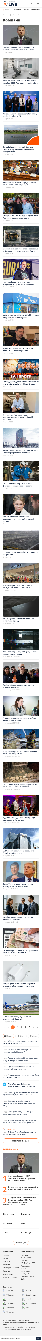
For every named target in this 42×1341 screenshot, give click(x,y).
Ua (31, 4)
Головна (6, 15)
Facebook (10, 1308)
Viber (9, 1299)
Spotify (29, 1299)
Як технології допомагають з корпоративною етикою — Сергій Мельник (18, 417)
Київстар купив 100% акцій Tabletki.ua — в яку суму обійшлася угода (21, 316)
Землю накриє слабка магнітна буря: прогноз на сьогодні (21, 1076)
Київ (23, 1223)
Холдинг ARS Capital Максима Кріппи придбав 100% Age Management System (20, 81)
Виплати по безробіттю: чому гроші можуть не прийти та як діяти (20, 1059)
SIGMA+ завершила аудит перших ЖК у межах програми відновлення (20, 451)
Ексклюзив (7, 1223)
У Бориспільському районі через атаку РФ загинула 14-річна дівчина (19, 1121)
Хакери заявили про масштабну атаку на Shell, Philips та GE (20, 115)
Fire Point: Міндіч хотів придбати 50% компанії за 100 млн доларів (19, 183)
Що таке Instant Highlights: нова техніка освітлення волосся (19, 1067)
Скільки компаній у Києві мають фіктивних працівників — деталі (17, 484)
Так (38, 1338)
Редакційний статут (26, 1267)
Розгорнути (21, 1243)
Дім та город (8, 1214)
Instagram (10, 1303)
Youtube (10, 1291)
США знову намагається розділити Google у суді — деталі (18, 852)
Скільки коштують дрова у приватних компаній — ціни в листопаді (20, 785)
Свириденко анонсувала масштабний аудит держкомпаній (20, 719)
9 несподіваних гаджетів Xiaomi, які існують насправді (18, 619)
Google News (31, 1295)
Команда (6, 1271)
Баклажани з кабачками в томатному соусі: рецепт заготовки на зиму (19, 1103)
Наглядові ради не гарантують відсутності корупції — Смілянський (19, 283)
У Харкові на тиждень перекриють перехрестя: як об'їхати (20, 1042)
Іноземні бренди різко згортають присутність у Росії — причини (17, 586)
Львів (5, 1233)
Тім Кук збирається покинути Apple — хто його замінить (19, 686)
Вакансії (6, 1258)
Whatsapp (10, 1312)
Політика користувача (26, 1256)
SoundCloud (31, 1303)
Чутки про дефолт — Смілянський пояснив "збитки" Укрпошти (18, 349)
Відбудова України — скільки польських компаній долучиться (20, 752)
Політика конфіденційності (28, 1261)
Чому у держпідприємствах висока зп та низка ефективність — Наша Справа (21, 382)
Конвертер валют (10, 1277)
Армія (26, 10)
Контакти (6, 1261)
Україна (8, 9)
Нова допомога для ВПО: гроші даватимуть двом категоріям (18, 1113)
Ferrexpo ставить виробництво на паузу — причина (20, 553)
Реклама (6, 1264)
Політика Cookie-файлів (28, 1278)
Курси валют (8, 1274)
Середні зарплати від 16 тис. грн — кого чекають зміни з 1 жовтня (20, 951)
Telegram (10, 1295)
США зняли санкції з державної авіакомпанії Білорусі (17, 1018)
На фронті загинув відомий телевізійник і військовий (17, 1050)
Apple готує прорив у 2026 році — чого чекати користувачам (20, 653)
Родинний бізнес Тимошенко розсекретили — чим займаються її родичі (18, 518)
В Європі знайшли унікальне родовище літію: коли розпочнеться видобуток (20, 250)
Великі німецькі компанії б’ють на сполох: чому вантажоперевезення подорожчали (18, 149)
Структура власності (11, 1268)
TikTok (28, 1291)
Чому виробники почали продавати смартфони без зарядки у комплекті (19, 984)
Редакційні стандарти (25, 1272)
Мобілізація (26, 1233)
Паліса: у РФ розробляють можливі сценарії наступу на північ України (20, 1093)
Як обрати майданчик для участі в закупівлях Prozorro (18, 918)
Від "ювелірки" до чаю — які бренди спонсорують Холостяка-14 (19, 818)
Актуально (7, 1204)
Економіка (35, 10)
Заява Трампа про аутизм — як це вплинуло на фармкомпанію (18, 885)
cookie (18, 1338)
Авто (23, 1204)
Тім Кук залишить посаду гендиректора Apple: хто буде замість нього (20, 217)
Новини (17, 10)
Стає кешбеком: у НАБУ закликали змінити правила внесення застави (19, 48)
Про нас (6, 1255)
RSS (27, 1308)
